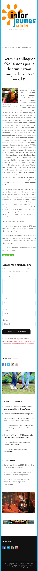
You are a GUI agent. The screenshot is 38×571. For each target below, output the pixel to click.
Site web (5, 320)
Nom (4, 299)
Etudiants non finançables (23, 414)
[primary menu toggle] (3, 39)
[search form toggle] (35, 38)
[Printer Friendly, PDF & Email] (8, 255)
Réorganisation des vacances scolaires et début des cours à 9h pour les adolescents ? (18, 481)
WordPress (27, 568)
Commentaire (7, 277)
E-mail (4, 309)
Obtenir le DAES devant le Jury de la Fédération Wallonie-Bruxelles (19, 427)
